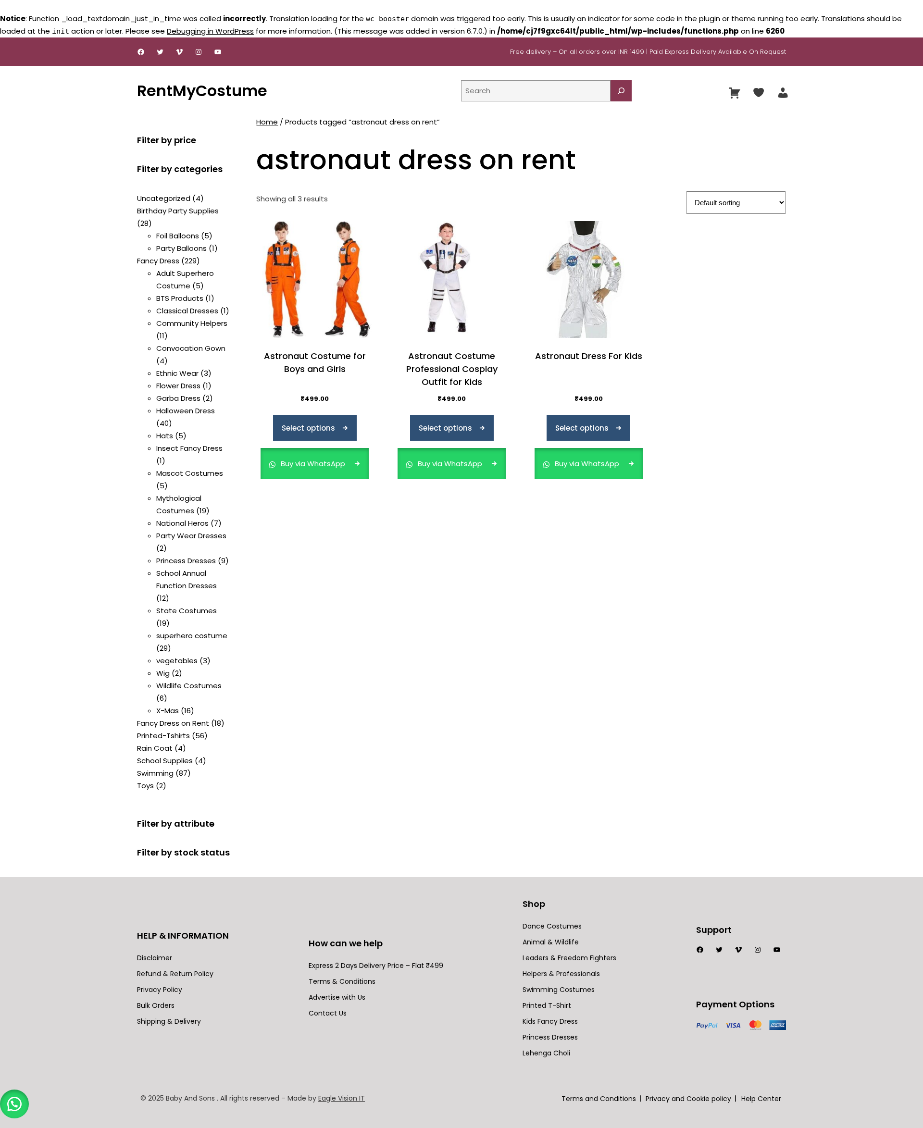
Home (267, 122)
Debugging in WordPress (210, 31)
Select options (308, 428)
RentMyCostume (202, 90)
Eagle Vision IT (341, 1098)
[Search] (621, 90)
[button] (14, 1104)
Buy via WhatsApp (313, 464)
